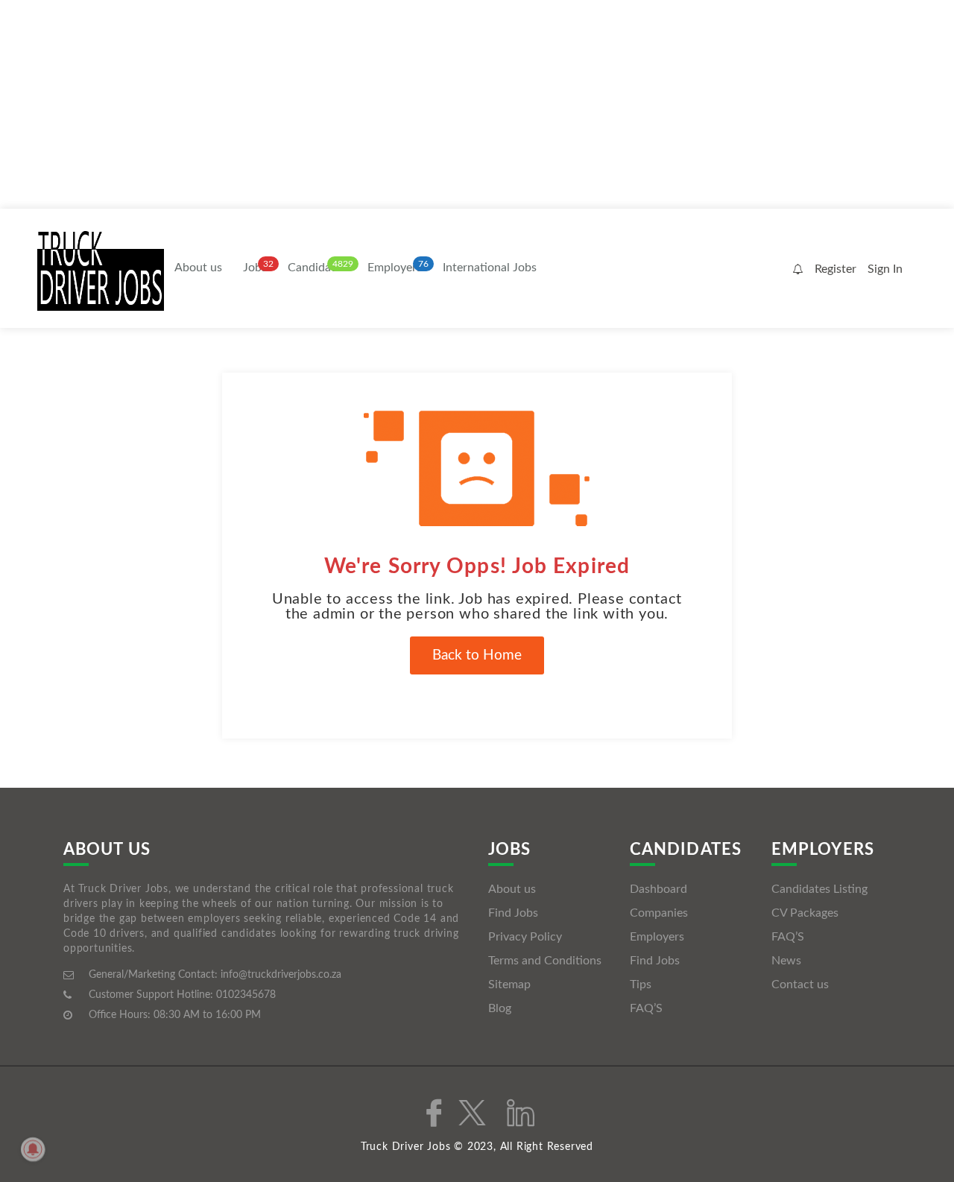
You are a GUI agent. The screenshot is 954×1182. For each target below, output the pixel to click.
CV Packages (804, 913)
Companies (659, 913)
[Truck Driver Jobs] (100, 269)
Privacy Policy (525, 937)
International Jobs (490, 268)
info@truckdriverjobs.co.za (281, 975)
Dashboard (658, 889)
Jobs (255, 268)
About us (198, 268)
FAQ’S (646, 1008)
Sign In (885, 269)
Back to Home (477, 655)
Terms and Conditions (544, 961)
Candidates (317, 268)
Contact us (800, 984)
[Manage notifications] (33, 1149)
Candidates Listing (819, 889)
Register (835, 269)
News (786, 961)
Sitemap (509, 984)
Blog (499, 1008)
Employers (394, 268)
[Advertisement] (447, 104)
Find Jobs (513, 913)
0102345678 (246, 995)
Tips (640, 984)
